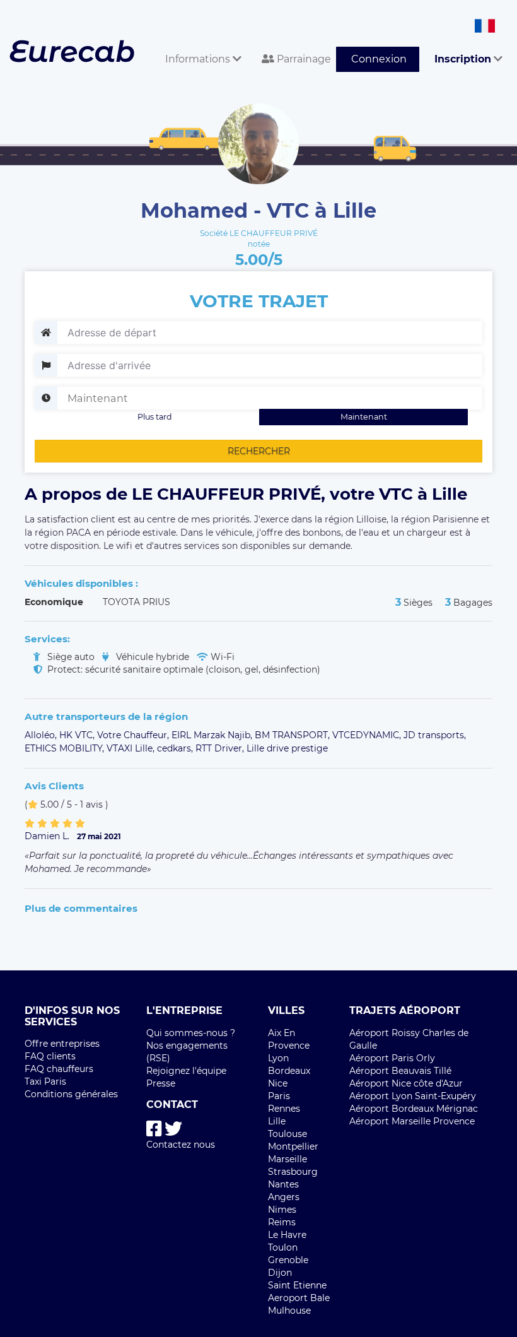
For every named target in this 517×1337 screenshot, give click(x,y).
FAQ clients (50, 1056)
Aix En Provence (289, 1039)
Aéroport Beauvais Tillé (400, 1070)
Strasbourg (293, 1171)
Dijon (280, 1272)
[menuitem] (198, 45)
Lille (277, 1121)
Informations (199, 59)
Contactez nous (180, 1144)
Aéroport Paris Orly (392, 1058)
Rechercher (259, 451)
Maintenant (363, 416)
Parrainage (302, 59)
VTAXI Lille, (132, 748)
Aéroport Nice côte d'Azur (406, 1083)
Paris (279, 1096)
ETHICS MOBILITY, (66, 748)
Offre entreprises (62, 1043)
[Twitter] (173, 1129)
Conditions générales (71, 1094)
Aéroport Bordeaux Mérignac (413, 1108)
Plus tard (154, 416)
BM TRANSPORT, (293, 735)
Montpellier (293, 1146)
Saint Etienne (297, 1285)
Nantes (283, 1184)
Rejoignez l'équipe (186, 1070)
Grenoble (288, 1260)
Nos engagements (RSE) (187, 1052)
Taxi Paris (45, 1081)
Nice (278, 1083)
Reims (282, 1222)
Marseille (287, 1159)
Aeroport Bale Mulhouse (299, 1304)
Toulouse (287, 1134)
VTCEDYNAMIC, (368, 735)
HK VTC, (78, 735)
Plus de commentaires (81, 908)
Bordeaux (289, 1070)
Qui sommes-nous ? (190, 1033)
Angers (283, 1197)
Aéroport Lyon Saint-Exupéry (412, 1096)
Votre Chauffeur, (134, 735)
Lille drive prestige (287, 748)
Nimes (282, 1209)
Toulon (283, 1247)
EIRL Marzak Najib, (213, 735)
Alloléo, (42, 735)
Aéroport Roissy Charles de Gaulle (408, 1039)
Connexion (379, 59)
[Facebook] (154, 1129)
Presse (160, 1083)
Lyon (278, 1058)
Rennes (284, 1108)
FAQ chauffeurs (59, 1069)
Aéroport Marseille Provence (412, 1121)
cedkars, (176, 748)
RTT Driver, (221, 748)
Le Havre (287, 1234)
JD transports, (435, 735)
